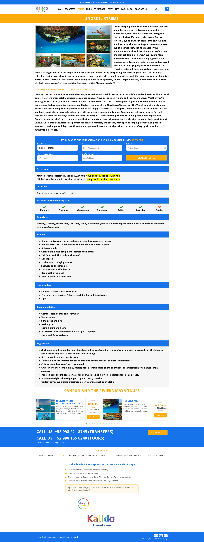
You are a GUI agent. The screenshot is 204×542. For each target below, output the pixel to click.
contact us (136, 140)
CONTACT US (141, 9)
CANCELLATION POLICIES (139, 455)
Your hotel (86, 144)
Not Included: (44, 285)
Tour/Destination (44, 144)
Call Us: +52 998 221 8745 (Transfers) (74, 431)
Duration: (42, 186)
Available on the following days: (53, 200)
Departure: (42, 217)
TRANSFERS (70, 9)
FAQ (123, 9)
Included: (41, 234)
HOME (59, 9)
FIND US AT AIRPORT (95, 9)
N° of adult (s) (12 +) (45, 154)
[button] (40, 46)
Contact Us (158, 432)
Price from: (42, 169)
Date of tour (131, 144)
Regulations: (43, 343)
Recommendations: (47, 307)
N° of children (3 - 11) (90, 154)
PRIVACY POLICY (158, 455)
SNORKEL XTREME (131, 401)
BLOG (130, 9)
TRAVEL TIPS (113, 9)
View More (93, 417)
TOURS (80, 9)
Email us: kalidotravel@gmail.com (51, 442)
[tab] (102, 169)
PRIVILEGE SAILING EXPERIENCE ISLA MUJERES (68, 402)
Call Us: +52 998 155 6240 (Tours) (70, 438)
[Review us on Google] (156, 9)
